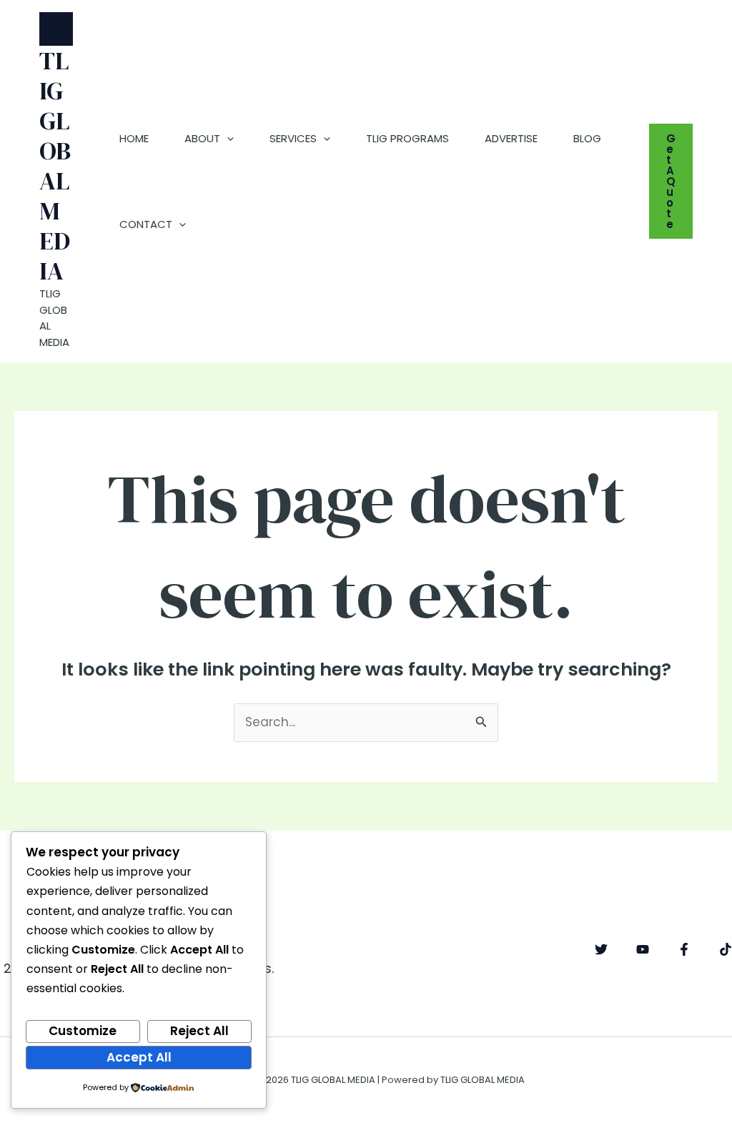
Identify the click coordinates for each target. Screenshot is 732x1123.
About (202, 138)
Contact (145, 224)
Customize (83, 1030)
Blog (587, 138)
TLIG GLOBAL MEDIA (55, 166)
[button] (227, 139)
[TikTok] (725, 949)
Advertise (511, 138)
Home (134, 138)
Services (293, 138)
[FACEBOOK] (684, 949)
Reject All (199, 1030)
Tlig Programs (407, 138)
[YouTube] (642, 949)
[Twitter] (601, 949)
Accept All (139, 1057)
